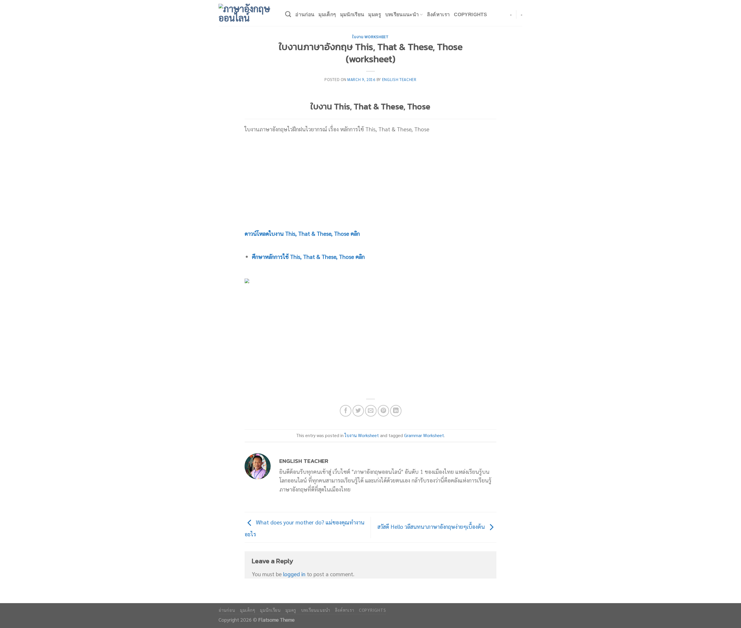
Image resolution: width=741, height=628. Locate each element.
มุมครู (374, 14)
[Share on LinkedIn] (396, 411)
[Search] (288, 14)
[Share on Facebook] (345, 411)
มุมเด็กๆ (327, 14)
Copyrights (470, 14)
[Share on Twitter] (358, 411)
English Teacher (399, 79)
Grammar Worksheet (424, 435)
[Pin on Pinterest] (383, 411)
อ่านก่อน (304, 14)
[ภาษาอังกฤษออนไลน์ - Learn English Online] (247, 13)
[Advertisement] (370, 181)
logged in (294, 573)
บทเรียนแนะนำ (402, 14)
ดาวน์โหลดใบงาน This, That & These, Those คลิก (302, 233)
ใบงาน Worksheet (370, 37)
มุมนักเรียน (352, 14)
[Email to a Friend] (371, 411)
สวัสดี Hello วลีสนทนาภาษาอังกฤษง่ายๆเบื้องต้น (431, 526)
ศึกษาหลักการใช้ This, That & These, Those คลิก (308, 256)
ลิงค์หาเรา (438, 14)
